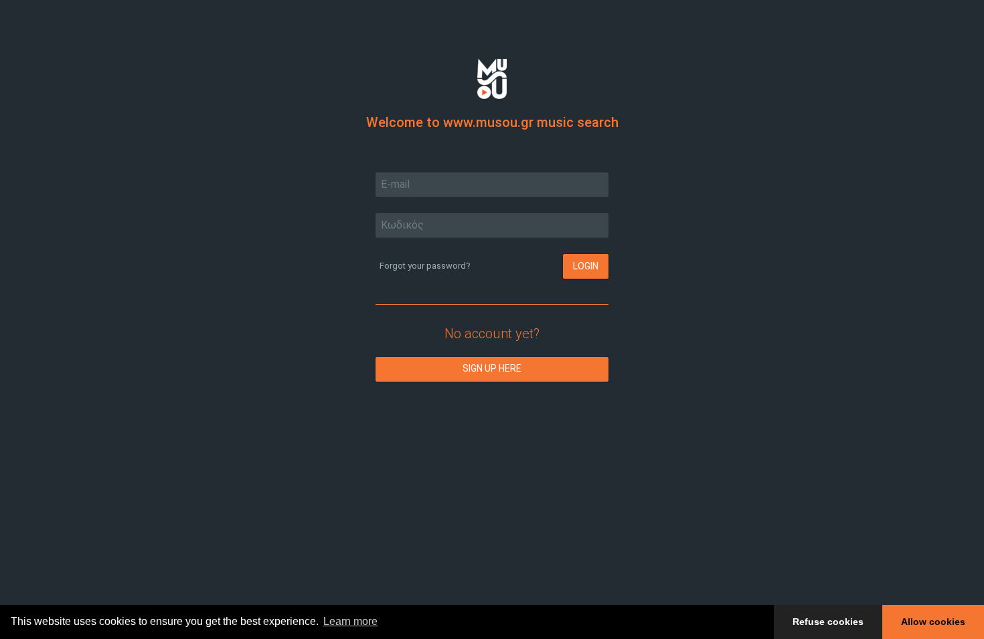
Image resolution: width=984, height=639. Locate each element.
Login (585, 266)
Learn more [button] (350, 621)
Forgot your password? (425, 266)
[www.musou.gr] (492, 78)
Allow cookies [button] (933, 621)
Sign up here (492, 368)
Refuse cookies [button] (828, 621)
